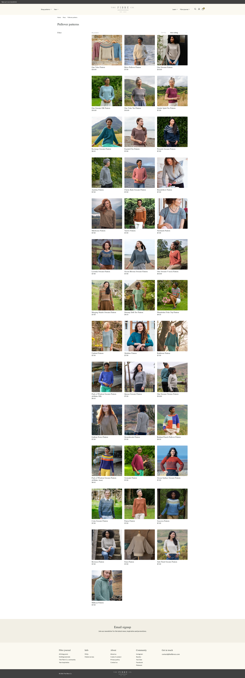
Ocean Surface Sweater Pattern (168, 478)
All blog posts (63, 654)
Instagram (139, 654)
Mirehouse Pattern (98, 230)
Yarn (55, 9)
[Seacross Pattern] (172, 504)
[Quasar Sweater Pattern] (139, 377)
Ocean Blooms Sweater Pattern (136, 271)
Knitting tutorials (64, 657)
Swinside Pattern (130, 478)
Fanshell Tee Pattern (132, 149)
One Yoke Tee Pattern (132, 108)
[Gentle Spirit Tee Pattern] (172, 91)
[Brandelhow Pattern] (172, 172)
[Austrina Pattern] (107, 172)
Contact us (114, 662)
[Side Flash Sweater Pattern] (172, 544)
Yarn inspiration (64, 662)
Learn (174, 9)
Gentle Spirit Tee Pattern (166, 108)
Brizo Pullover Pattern (132, 67)
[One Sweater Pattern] (172, 50)
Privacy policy (115, 659)
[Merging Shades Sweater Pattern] (107, 295)
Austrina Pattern (98, 190)
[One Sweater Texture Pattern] (172, 377)
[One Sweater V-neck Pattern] (172, 254)
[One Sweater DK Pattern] (107, 91)
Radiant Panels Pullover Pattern (169, 437)
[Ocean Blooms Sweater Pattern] (139, 254)
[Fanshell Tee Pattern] (139, 132)
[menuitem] (47, 9)
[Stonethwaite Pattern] (139, 420)
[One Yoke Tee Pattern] (139, 91)
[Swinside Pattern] (139, 461)
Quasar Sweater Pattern (133, 394)
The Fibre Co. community (67, 659)
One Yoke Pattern (98, 67)
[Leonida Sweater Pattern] (107, 254)
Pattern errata (89, 657)
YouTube (139, 659)
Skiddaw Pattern (130, 353)
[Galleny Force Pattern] (107, 420)
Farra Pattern (129, 562)
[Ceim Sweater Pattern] (107, 504)
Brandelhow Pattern (164, 190)
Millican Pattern (98, 602)
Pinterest (139, 665)
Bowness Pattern (98, 562)
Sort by (163, 32)
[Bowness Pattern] (107, 544)
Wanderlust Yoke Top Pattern (168, 312)
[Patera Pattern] (139, 504)
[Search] (195, 9)
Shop (64, 17)
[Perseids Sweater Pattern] (172, 132)
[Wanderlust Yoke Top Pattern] (172, 295)
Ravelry (138, 657)
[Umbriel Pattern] (107, 336)
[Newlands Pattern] (172, 213)
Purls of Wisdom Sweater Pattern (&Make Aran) (104, 479)
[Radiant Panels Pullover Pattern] (172, 420)
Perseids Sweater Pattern (166, 149)
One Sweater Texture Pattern (167, 394)
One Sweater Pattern (164, 67)
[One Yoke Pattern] (107, 50)
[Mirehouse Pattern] (107, 213)
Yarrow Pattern (130, 230)
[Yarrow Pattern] (139, 213)
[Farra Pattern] (139, 544)
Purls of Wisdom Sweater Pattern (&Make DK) (104, 395)
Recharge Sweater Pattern (101, 149)
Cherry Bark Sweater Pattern (135, 190)
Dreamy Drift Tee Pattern (133, 312)
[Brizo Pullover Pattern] (139, 50)
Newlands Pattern (163, 230)
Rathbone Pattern (163, 353)
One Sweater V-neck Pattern (167, 271)
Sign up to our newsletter (9, 2)
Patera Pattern (129, 521)
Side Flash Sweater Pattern (167, 562)
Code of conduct (115, 657)
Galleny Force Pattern (100, 437)
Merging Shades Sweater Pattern (104, 312)
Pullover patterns (72, 17)
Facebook (139, 662)
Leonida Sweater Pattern (101, 271)
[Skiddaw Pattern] (139, 336)
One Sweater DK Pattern (101, 108)
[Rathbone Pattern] (172, 336)
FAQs (86, 654)
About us (113, 654)
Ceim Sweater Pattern (100, 521)
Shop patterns (45, 9)
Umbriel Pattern (97, 353)
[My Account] (199, 9)
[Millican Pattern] (107, 585)
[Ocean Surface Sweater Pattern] (172, 461)
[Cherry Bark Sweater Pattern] (139, 172)
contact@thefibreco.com (171, 654)
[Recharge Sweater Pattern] (107, 132)
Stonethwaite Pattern (132, 437)
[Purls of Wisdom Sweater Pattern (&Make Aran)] (107, 461)
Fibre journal (184, 9)
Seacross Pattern (163, 521)
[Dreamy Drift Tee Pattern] (139, 295)
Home (59, 17)
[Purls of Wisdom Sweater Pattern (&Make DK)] (107, 377)
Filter (59, 32)
